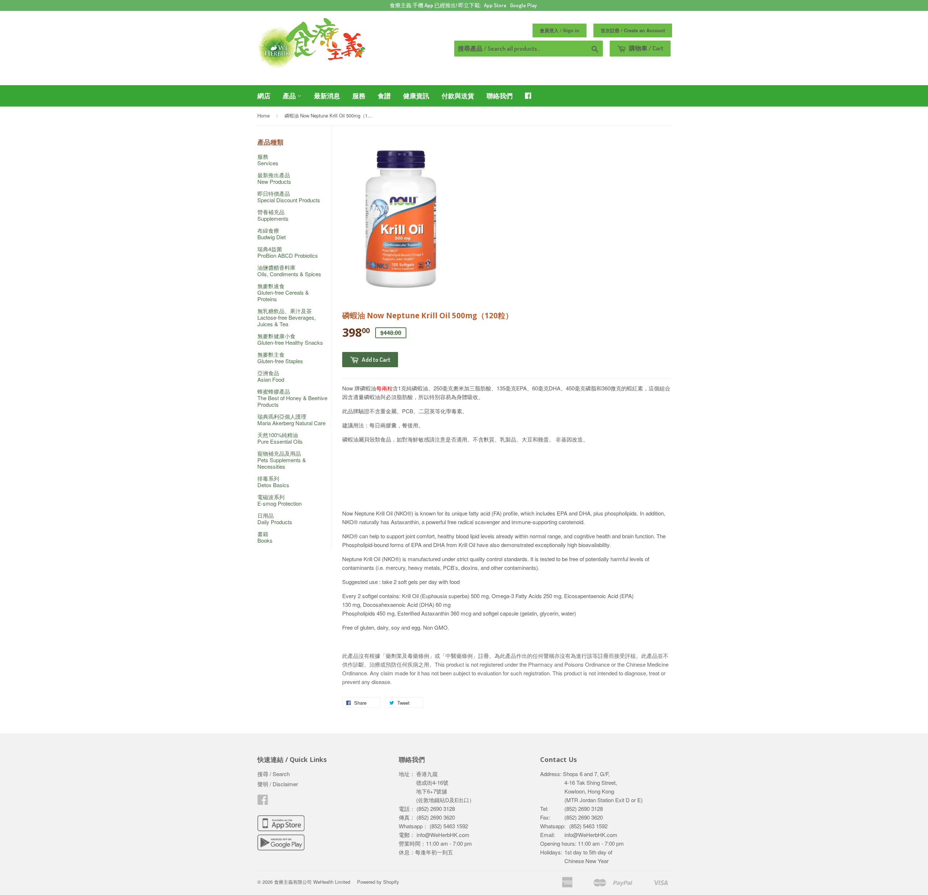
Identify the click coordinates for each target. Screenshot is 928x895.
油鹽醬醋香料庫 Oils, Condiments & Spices (289, 271)
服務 (358, 96)
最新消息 (327, 96)
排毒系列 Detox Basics (273, 482)
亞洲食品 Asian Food (270, 376)
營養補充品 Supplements (273, 215)
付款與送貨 (458, 96)
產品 (290, 96)
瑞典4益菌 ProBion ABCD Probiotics (287, 252)
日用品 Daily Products (274, 518)
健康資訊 (416, 96)
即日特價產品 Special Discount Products (288, 197)
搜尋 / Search (273, 774)
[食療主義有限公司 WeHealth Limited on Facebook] (262, 801)
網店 (263, 96)
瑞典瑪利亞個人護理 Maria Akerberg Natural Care (291, 420)
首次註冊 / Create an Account (633, 30)
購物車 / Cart (645, 48)
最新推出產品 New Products (274, 178)
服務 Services (267, 160)
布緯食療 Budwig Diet (271, 234)
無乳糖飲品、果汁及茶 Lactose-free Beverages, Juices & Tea (286, 317)
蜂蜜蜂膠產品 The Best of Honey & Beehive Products (292, 398)
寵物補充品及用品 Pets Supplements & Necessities (281, 459)
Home (263, 115)
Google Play (523, 5)
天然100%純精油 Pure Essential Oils (280, 438)
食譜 (384, 96)
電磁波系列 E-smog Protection (279, 500)
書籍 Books (265, 537)
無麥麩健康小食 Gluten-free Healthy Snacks (290, 339)
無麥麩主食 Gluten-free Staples (280, 358)
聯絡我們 (499, 96)
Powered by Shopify (378, 881)
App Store (495, 5)
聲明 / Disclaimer (277, 784)
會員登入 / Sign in (559, 30)
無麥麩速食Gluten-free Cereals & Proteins (283, 292)
